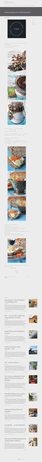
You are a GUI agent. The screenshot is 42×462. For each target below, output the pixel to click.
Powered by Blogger (21, 459)
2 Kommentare (8, 389)
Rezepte (33, 24)
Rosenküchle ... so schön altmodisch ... (15, 425)
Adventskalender (34, 23)
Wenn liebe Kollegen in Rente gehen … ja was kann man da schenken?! (15, 395)
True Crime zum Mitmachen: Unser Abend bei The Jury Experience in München (15, 378)
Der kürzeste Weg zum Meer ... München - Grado (13, 348)
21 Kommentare (9, 311)
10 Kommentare (9, 342)
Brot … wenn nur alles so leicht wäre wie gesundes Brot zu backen (15, 316)
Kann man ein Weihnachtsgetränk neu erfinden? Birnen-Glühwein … (15, 440)
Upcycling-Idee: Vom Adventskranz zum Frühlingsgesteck (15, 301)
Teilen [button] (28, 276)
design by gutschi (8, 1)
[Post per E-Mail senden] (14, 276)
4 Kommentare (8, 420)
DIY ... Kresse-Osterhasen (12, 362)
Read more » (24, 311)
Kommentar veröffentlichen (10, 434)
